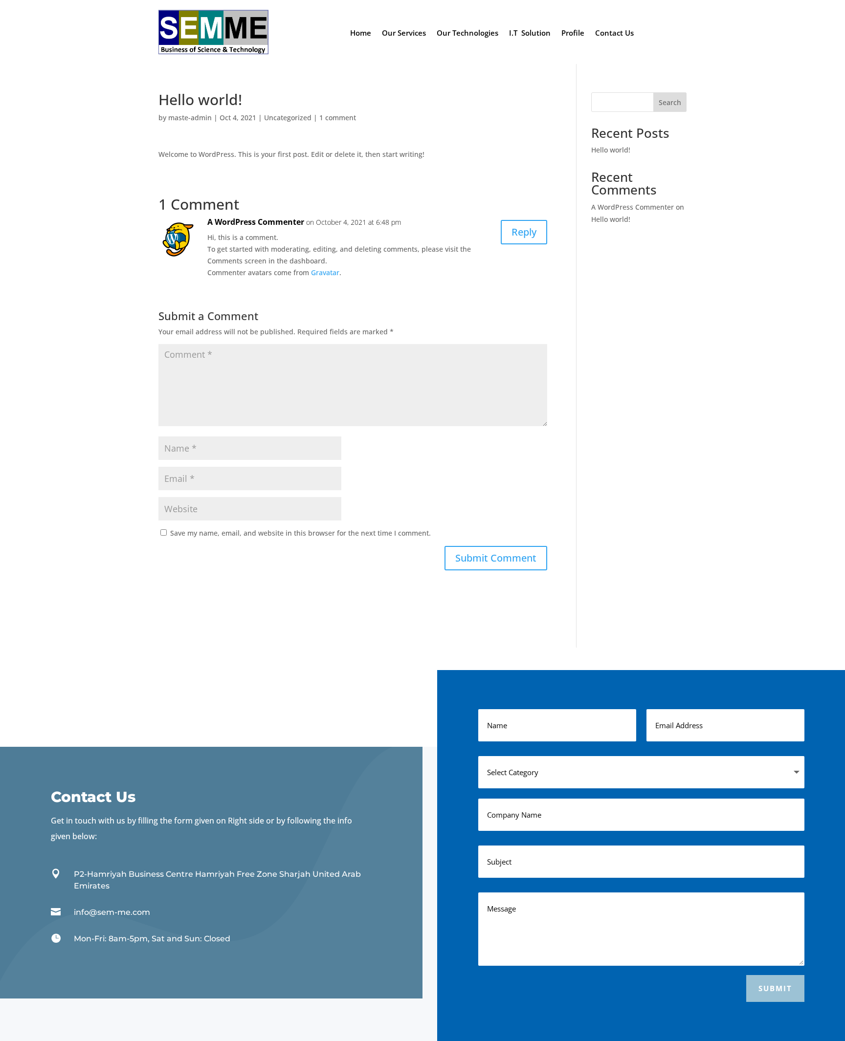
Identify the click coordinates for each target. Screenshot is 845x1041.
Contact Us (614, 33)
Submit (775, 988)
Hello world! (610, 149)
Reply (523, 232)
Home (360, 33)
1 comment (337, 117)
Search (670, 102)
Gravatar (325, 272)
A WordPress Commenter (255, 222)
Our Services (404, 33)
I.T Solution (530, 33)
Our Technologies (467, 33)
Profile (572, 33)
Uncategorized (287, 117)
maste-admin (190, 117)
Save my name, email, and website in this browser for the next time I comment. (300, 533)
